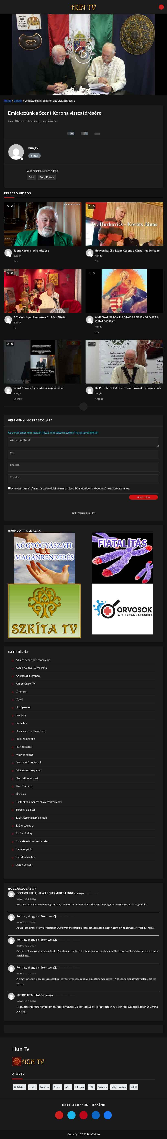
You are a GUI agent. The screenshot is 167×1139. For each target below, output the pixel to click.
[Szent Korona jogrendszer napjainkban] (43, 362)
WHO (134, 1087)
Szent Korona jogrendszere (31, 250)
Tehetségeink (24, 849)
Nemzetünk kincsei (27, 778)
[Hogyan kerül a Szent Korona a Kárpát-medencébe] (124, 224)
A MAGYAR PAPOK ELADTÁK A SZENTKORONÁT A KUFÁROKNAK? (127, 319)
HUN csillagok (24, 746)
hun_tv (33, 148)
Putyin (57, 1087)
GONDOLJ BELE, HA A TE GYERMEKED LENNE (45, 893)
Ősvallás (21, 794)
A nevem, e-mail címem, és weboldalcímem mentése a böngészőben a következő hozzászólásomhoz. (70, 488)
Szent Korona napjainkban (31, 817)
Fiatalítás (21, 723)
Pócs (31, 177)
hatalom (44, 1087)
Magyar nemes (24, 754)
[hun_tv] (16, 152)
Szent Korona (47, 177)
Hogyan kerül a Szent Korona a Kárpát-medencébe (127, 250)
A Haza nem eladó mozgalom (33, 660)
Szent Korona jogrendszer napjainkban (38, 388)
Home (7, 100)
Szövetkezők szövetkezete (31, 841)
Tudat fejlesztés (25, 857)
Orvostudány (24, 786)
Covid (19, 699)
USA (91, 1087)
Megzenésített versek (29, 762)
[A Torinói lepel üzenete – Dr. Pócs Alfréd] (43, 291)
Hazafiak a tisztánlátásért (31, 731)
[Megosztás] (97, 133)
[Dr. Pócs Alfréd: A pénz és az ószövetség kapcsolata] (124, 362)
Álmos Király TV (25, 683)
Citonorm (21, 691)
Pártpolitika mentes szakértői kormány (39, 802)
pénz (67, 1087)
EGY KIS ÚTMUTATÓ (29, 995)
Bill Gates (19, 1087)
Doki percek (23, 707)
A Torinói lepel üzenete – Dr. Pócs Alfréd (39, 317)
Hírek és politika (25, 738)
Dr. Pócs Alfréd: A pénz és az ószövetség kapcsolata (128, 388)
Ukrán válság (23, 864)
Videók (18, 100)
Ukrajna (79, 1087)
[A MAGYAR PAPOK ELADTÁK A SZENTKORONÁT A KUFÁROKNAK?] (124, 291)
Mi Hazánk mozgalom (28, 770)
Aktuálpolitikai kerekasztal (31, 668)
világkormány (119, 1087)
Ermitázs (21, 715)
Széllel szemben (25, 825)
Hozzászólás (143, 497)
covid (32, 1087)
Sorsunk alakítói (25, 809)
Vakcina (102, 1087)
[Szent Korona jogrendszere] (43, 224)
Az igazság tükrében (46, 121)
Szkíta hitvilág (24, 833)
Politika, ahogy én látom (31, 916)
